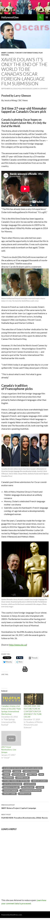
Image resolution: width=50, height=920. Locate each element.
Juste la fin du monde (12, 784)
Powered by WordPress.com (11, 915)
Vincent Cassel (10, 794)
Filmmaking (8, 777)
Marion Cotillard (11, 787)
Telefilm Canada (10, 790)
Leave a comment (40, 89)
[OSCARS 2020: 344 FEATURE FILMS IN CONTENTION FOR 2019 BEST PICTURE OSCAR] (33, 699)
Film (41, 774)
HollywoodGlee (10, 17)
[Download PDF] (25, 669)
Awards (7, 771)
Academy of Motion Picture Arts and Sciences (23, 768)
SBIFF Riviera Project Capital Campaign (18, 806)
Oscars (40, 787)
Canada (17, 771)
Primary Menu (47, 17)
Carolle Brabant (31, 771)
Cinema (6, 774)
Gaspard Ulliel (23, 777)
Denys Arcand (19, 774)
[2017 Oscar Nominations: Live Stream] (11, 738)
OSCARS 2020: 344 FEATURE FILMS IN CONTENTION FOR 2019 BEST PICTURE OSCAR (33, 711)
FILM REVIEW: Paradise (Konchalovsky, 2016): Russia (24, 816)
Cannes (10, 53)
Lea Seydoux (30, 784)
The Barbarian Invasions (31, 790)
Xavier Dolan (24, 794)
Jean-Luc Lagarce (40, 781)
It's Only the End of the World (16, 781)
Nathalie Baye (27, 787)
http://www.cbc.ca (17, 644)
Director (32, 774)
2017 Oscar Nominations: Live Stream (8, 749)
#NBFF (3, 53)
